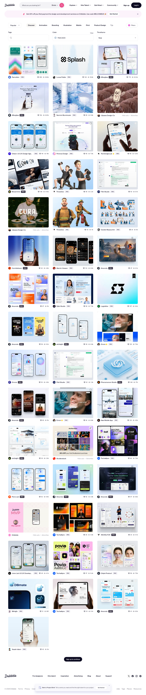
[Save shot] (40, 71)
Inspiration (65, 676)
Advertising (78, 676)
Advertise (134, 115)
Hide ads (125, 115)
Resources (137, 689)
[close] (137, 14)
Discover (31, 25)
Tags (10, 32)
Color (55, 32)
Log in (136, 5)
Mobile (78, 25)
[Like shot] (44, 71)
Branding (55, 25)
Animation (43, 25)
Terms (20, 689)
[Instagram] (137, 676)
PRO (22, 77)
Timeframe (101, 32)
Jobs (118, 689)
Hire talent (52, 676)
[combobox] (34, 5)
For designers (38, 676)
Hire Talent (85, 5)
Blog (89, 676)
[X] (129, 676)
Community (111, 5)
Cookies (35, 689)
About (98, 676)
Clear (91, 33)
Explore (72, 5)
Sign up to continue (73, 659)
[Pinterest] (140, 676)
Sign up (126, 5)
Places (129, 689)
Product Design (100, 25)
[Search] (61, 5)
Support (109, 676)
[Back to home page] (10, 5)
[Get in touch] (35, 71)
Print (88, 25)
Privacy (27, 689)
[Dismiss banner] (109, 685)
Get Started (114, 14)
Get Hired (98, 5)
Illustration (67, 25)
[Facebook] (133, 676)
